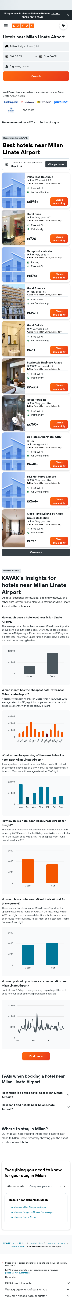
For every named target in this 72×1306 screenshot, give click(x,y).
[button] (68, 15)
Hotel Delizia (35, 325)
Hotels (22, 1243)
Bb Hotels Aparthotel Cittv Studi (44, 439)
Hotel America (36, 288)
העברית (56, 13)
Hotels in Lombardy (56, 1243)
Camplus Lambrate (39, 251)
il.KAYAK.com (9, 1243)
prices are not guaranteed (17, 1272)
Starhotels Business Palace (44, 362)
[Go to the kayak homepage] (23, 26)
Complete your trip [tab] (41, 1186)
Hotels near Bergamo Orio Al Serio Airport (32, 1212)
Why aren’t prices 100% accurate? (26, 1296)
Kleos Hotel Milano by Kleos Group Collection (45, 516)
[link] (36, 1056)
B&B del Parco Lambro (41, 476)
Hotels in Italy (36, 1243)
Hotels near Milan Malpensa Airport (29, 1207)
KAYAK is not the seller (18, 1283)
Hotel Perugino (36, 399)
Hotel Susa (34, 214)
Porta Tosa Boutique (40, 177)
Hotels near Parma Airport (23, 1217)
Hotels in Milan (18, 1246)
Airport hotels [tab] (15, 1186)
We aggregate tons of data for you (26, 1289)
